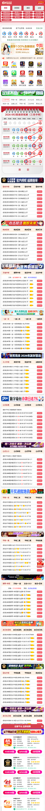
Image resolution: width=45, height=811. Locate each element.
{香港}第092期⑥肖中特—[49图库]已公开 (15, 209)
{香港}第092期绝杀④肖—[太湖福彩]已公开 (16, 234)
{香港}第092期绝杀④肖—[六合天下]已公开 (16, 255)
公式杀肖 (28, 405)
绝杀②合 (39, 673)
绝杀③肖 (17, 230)
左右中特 (39, 273)
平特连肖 (28, 673)
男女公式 (39, 104)
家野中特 (17, 273)
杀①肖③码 (17, 630)
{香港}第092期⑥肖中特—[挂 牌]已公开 (15, 205)
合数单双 (39, 362)
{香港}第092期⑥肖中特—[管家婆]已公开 (15, 212)
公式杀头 (39, 405)
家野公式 (22, 100)
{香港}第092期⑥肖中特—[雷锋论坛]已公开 (16, 195)
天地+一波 (17, 583)
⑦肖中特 (17, 187)
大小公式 (31, 100)
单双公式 (39, 100)
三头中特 (31, 104)
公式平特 (28, 451)
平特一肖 (14, 100)
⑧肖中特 (28, 187)
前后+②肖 (38, 583)
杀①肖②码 (28, 630)
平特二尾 (17, 540)
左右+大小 (28, 583)
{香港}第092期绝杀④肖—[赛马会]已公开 (15, 245)
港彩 (5, 8)
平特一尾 (22, 104)
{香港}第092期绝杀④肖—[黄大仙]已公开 (15, 241)
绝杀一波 (6, 104)
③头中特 (6, 673)
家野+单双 (6, 583)
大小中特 (6, 362)
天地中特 (6, 273)
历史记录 (39, 28)
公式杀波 (17, 405)
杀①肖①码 (38, 630)
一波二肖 (17, 319)
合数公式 (14, 104)
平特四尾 (39, 540)
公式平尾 (39, 451)
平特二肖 (17, 497)
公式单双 (17, 451)
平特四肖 (39, 497)
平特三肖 (28, 497)
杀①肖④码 (7, 630)
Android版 (12, 752)
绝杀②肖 (28, 230)
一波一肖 (6, 319)
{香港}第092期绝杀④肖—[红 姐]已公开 (15, 248)
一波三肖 (28, 319)
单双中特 (17, 362)
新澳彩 (16, 8)
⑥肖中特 (6, 187)
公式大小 (6, 451)
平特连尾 (17, 673)
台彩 (39, 8)
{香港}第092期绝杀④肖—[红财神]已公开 (15, 252)
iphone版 (31, 752)
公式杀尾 (6, 405)
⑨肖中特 (39, 187)
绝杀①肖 (39, 230)
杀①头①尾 (7, 716)
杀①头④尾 (38, 716)
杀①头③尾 (28, 716)
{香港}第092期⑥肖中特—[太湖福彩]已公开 (16, 198)
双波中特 (28, 362)
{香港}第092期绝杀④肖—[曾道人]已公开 (15, 238)
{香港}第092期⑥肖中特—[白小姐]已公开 (15, 202)
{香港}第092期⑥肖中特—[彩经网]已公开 (15, 191)
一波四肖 (39, 319)
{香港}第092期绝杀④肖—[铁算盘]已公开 (15, 259)
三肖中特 (6, 100)
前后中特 (28, 273)
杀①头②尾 (17, 716)
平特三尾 (28, 540)
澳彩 (28, 8)
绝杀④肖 (6, 230)
